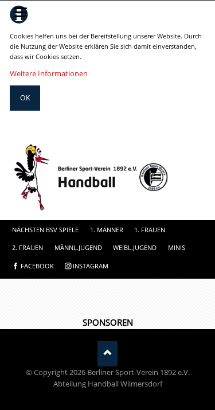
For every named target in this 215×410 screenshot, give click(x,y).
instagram (90, 265)
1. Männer (106, 229)
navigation (20, 12)
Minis (176, 247)
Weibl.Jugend (135, 247)
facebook (37, 265)
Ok (25, 98)
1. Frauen (149, 229)
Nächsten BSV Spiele (45, 229)
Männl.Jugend (78, 247)
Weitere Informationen (49, 73)
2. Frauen (27, 247)
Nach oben (107, 353)
